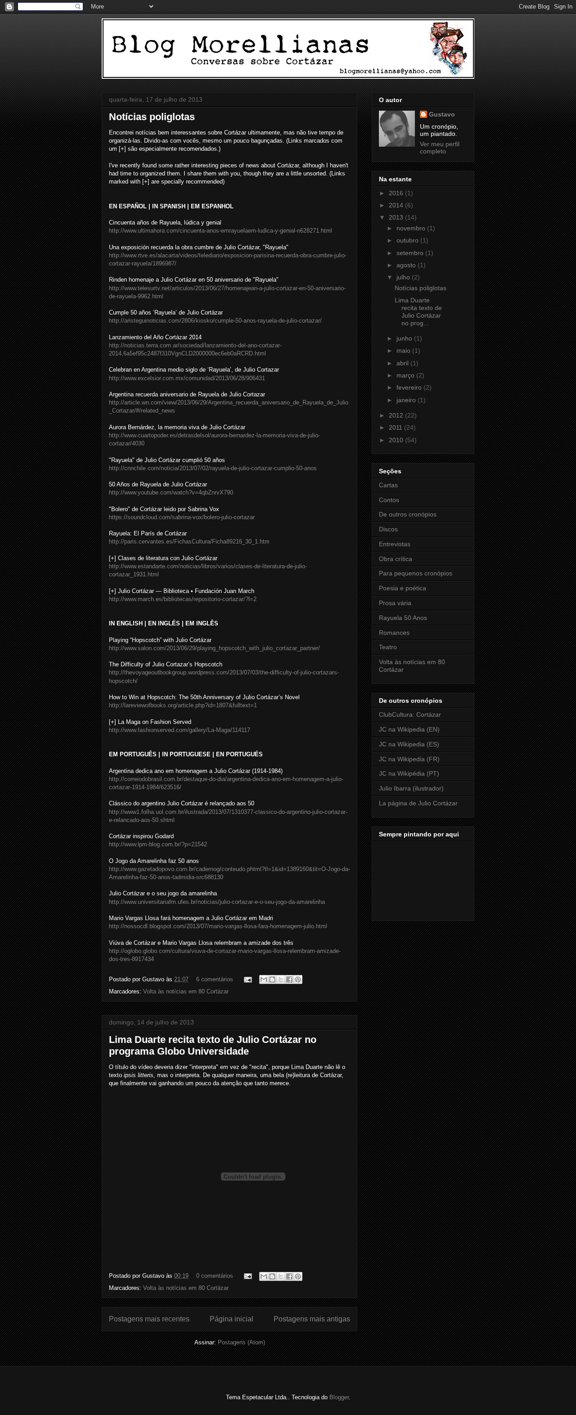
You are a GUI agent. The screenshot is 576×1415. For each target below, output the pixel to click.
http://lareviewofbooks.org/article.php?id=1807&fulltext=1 (183, 705)
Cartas (388, 485)
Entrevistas (394, 544)
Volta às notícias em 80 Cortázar (186, 991)
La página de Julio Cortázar (418, 803)
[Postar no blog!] (272, 979)
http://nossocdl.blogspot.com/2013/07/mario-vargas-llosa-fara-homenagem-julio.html (218, 926)
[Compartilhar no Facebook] (289, 979)
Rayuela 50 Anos (403, 617)
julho (404, 277)
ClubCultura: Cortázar (410, 714)
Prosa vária (395, 602)
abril (403, 363)
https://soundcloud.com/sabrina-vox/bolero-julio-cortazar (182, 517)
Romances (394, 632)
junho (405, 338)
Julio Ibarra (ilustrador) (411, 788)
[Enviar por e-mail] (263, 979)
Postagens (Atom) (241, 1342)
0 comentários (214, 1275)
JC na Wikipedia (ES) (409, 744)
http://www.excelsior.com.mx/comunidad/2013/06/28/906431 (187, 378)
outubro (408, 240)
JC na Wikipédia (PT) (409, 773)
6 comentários (214, 979)
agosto (407, 265)
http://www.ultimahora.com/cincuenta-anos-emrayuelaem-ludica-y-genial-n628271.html (220, 230)
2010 (397, 440)
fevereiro (409, 387)
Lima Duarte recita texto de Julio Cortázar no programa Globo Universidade (212, 1045)
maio (404, 350)
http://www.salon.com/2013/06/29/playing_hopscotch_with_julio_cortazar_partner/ (214, 648)
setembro (410, 252)
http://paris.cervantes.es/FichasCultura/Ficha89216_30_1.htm (189, 541)
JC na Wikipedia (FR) (409, 759)
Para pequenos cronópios (415, 573)
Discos (388, 529)
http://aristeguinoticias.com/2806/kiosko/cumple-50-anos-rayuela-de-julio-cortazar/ (215, 320)
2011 (396, 427)
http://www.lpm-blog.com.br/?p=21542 (158, 844)
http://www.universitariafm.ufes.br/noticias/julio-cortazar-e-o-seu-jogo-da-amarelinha (217, 901)
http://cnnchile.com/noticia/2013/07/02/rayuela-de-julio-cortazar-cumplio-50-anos (213, 468)
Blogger (339, 1397)
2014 (397, 205)
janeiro (407, 400)
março (406, 375)
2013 (397, 217)
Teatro (388, 647)
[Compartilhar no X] (280, 979)
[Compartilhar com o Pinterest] (297, 979)
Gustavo (442, 114)
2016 (397, 193)
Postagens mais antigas (312, 1319)
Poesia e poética (402, 588)
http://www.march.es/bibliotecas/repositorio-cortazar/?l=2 (182, 599)
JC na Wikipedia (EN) (409, 729)
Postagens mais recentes (149, 1319)
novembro (411, 228)
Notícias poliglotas (152, 116)
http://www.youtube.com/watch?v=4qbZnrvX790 (171, 492)
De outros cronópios (407, 514)
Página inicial (231, 1319)
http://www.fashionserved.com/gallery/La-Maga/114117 (179, 730)
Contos (389, 499)
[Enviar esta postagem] (247, 979)
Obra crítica (395, 558)
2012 (397, 415)
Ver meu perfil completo (439, 147)
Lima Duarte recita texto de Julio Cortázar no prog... (418, 311)
